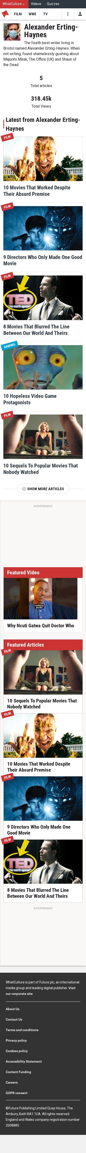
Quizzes (53, 4)
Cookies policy (17, 1051)
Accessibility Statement (24, 1061)
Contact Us (14, 1019)
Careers (12, 1082)
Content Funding (18, 1072)
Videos (36, 4)
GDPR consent (16, 1093)
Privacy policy (16, 1040)
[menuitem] (14, 4)
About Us (12, 1009)
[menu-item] (18, 14)
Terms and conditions (22, 1030)
